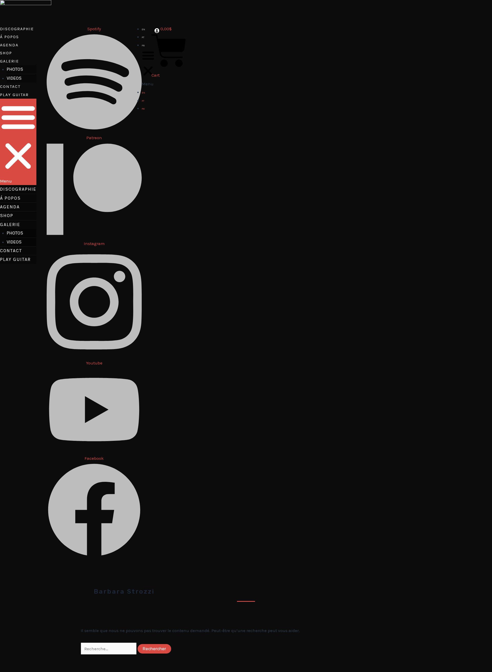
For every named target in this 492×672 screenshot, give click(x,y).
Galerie (9, 61)
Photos (15, 69)
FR (143, 45)
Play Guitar (14, 94)
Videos (14, 78)
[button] (18, 142)
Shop (6, 52)
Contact (10, 86)
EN (143, 29)
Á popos (9, 36)
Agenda (9, 45)
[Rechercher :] (109, 648)
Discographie (17, 28)
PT (143, 37)
